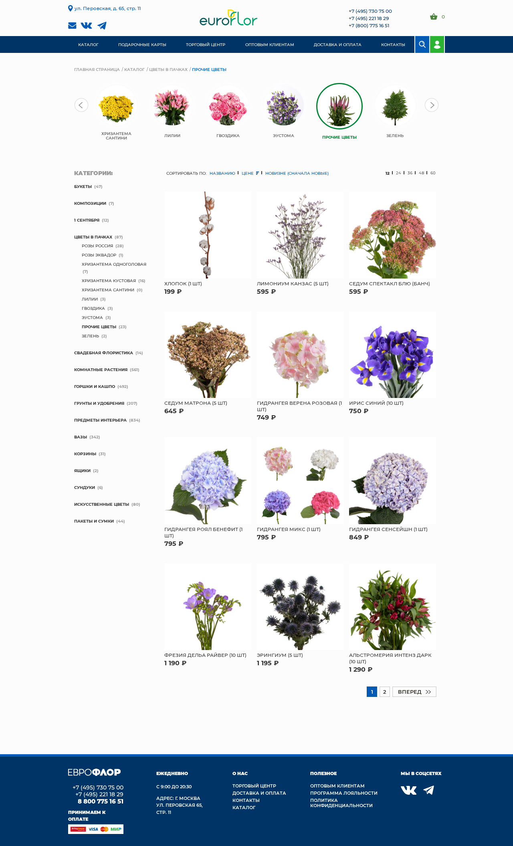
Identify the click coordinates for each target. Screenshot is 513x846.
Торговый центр (254, 786)
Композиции (90, 203)
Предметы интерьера (100, 420)
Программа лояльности (344, 793)
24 (398, 173)
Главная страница (97, 69)
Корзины (85, 453)
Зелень (90, 336)
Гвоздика (93, 308)
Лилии (90, 299)
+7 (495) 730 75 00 (370, 11)
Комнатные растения (100, 369)
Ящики (82, 470)
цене (248, 173)
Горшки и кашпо (94, 386)
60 (433, 173)
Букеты (83, 186)
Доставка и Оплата (259, 793)
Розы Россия (97, 245)
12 (388, 173)
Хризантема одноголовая (114, 264)
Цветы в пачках (168, 69)
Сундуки (84, 487)
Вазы (80, 437)
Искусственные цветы (101, 504)
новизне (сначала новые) (297, 173)
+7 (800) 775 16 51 (369, 25)
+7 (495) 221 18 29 (369, 18)
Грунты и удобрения (99, 403)
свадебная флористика (103, 352)
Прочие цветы (99, 326)
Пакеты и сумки (94, 521)
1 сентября (86, 220)
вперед (410, 691)
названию (222, 173)
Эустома (92, 317)
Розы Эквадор (99, 255)
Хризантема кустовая (109, 280)
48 (421, 173)
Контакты (246, 800)
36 (410, 173)
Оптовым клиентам (337, 786)
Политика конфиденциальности (341, 802)
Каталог (134, 69)
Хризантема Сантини (108, 290)
